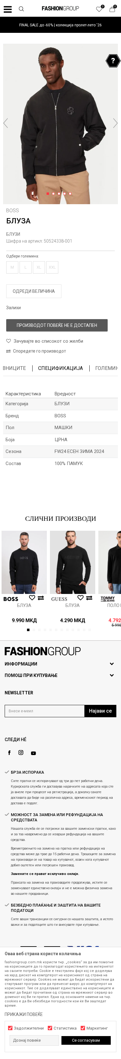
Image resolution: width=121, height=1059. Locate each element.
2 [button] (54, 194)
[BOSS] (11, 599)
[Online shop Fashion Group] (60, 8)
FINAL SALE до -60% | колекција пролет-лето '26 (60, 25)
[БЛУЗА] (24, 562)
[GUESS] (59, 599)
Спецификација (60, 368)
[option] (60, 25)
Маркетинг (97, 1028)
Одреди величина (34, 291)
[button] (21, 10)
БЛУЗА (24, 605)
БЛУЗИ (13, 234)
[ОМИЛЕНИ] (102, 11)
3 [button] (60, 194)
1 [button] (49, 194)
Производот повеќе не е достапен (57, 325)
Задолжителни (29, 1028)
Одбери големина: (22, 256)
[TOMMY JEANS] (107, 599)
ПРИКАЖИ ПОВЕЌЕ (24, 1014)
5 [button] (71, 194)
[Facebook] (9, 752)
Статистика (65, 1028)
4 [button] (65, 194)
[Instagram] (20, 752)
